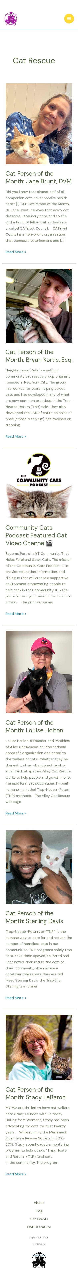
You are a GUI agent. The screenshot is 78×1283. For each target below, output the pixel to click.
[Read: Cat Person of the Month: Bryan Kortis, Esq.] (39, 305)
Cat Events (39, 1219)
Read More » (16, 251)
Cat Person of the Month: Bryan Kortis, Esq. (39, 356)
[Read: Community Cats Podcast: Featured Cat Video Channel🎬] (39, 485)
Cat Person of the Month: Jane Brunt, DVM (39, 177)
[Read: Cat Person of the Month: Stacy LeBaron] (39, 1047)
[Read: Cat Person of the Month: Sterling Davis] (39, 866)
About (39, 1202)
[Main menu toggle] (69, 18)
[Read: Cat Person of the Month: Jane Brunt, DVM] (39, 123)
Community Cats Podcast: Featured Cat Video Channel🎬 (36, 535)
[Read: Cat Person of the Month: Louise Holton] (39, 671)
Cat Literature (39, 1227)
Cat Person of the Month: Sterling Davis (34, 917)
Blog (39, 1211)
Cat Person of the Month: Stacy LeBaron (36, 1093)
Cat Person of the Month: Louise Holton (34, 726)
